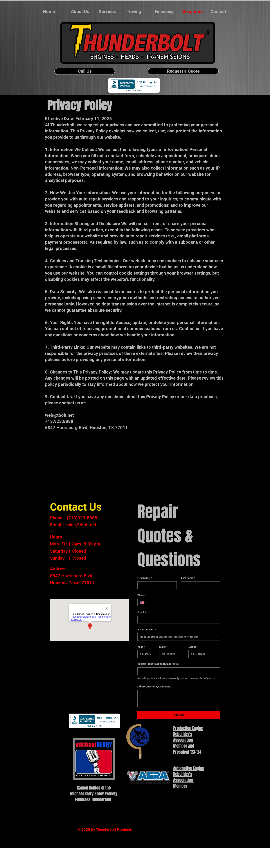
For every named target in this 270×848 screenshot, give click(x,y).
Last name (188, 578)
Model (193, 646)
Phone (142, 595)
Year (141, 646)
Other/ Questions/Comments (154, 686)
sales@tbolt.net (80, 524)
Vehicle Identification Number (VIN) (158, 663)
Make (163, 646)
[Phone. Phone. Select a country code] (143, 602)
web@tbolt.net (59, 415)
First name (144, 578)
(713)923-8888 (82, 517)
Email (141, 612)
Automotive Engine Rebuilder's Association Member (188, 777)
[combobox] (178, 637)
